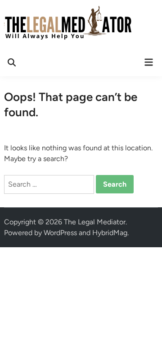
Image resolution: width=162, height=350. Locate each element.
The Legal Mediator (95, 222)
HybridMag (109, 232)
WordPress (60, 232)
